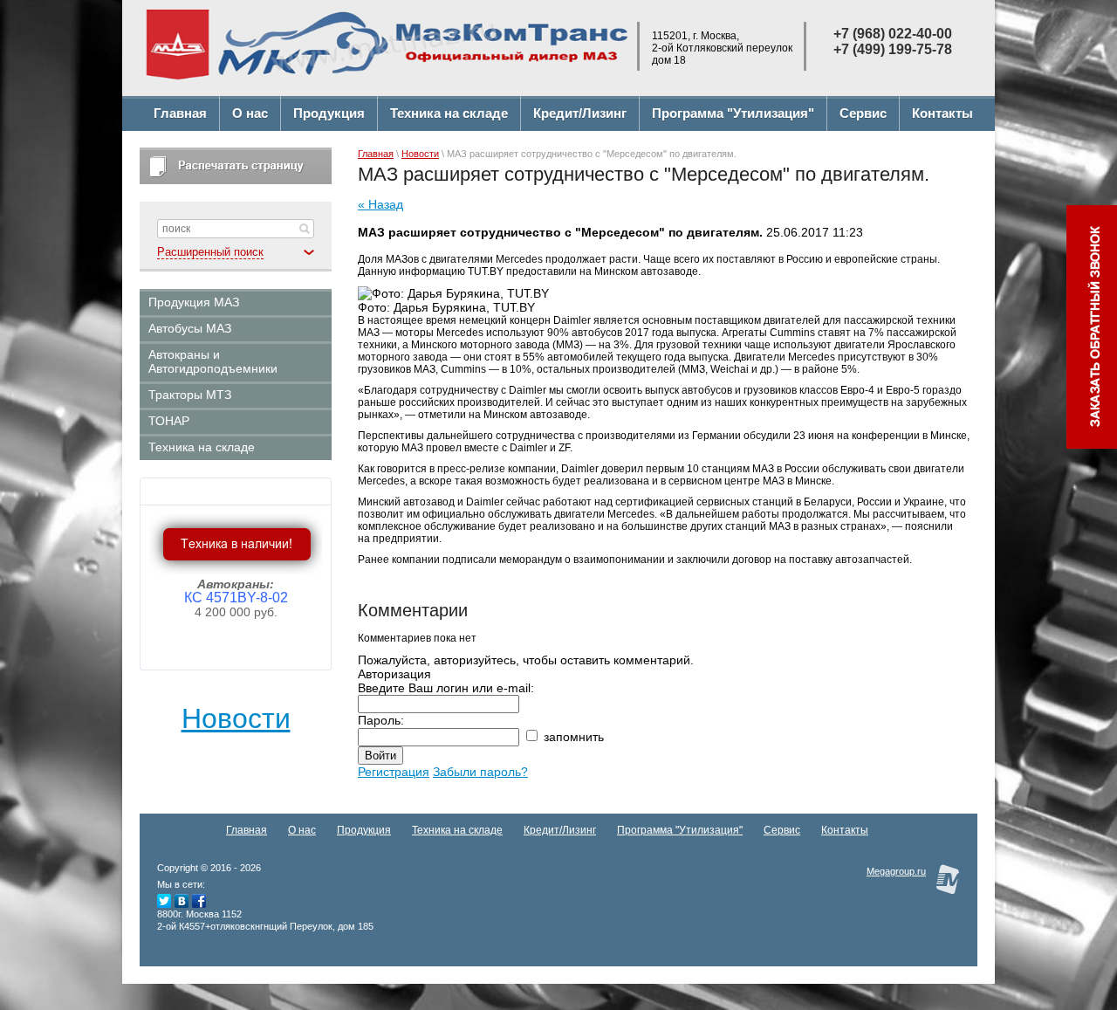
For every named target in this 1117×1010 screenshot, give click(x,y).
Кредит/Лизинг (560, 830)
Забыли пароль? (480, 772)
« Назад (380, 204)
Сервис (782, 830)
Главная (376, 153)
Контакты (844, 830)
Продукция (364, 830)
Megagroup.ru (896, 871)
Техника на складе (457, 830)
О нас (302, 830)
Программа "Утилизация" (680, 830)
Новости (236, 718)
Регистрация (393, 772)
